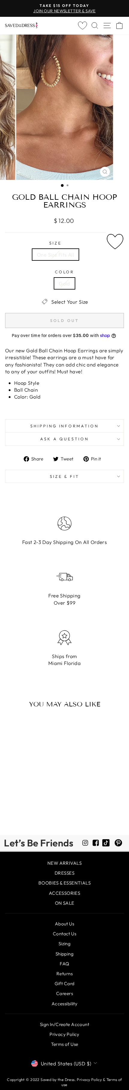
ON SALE (64, 903)
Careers (64, 993)
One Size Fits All (55, 254)
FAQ (64, 964)
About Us (64, 924)
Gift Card (65, 983)
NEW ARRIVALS (64, 863)
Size (55, 243)
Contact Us (64, 934)
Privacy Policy (65, 1034)
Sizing (64, 943)
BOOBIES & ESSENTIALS (64, 883)
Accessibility (64, 1004)
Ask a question (64, 438)
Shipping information (64, 426)
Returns (64, 973)
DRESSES (64, 873)
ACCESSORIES (64, 893)
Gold (64, 283)
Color (64, 271)
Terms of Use (64, 1044)
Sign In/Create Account (64, 1024)
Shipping (65, 954)
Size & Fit (65, 476)
